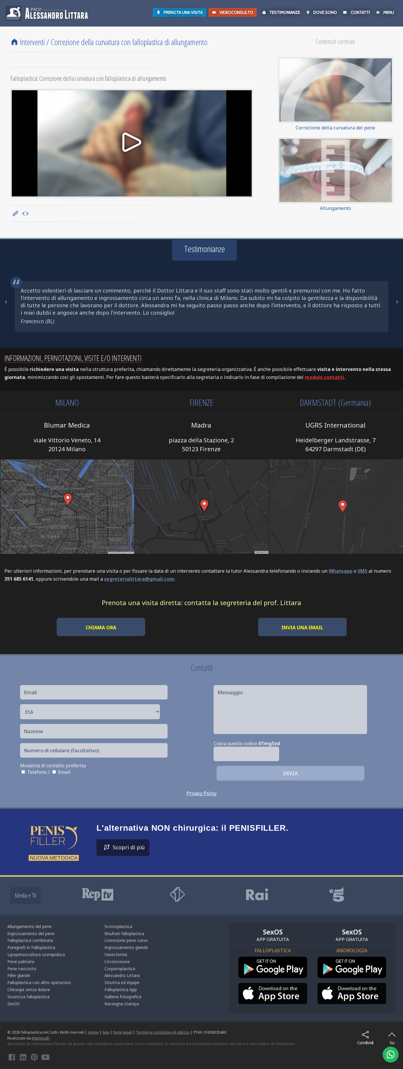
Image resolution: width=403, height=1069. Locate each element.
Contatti (360, 12)
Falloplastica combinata (30, 947)
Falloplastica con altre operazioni (39, 990)
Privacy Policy (201, 800)
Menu (388, 12)
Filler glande (18, 983)
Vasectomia (115, 962)
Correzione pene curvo (126, 947)
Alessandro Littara (122, 983)
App (105, 1039)
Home (93, 1039)
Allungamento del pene (29, 934)
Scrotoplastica (118, 934)
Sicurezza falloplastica (28, 1004)
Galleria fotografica (122, 1004)
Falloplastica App (120, 997)
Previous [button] (6, 306)
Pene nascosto (21, 976)
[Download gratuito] (272, 975)
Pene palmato (21, 969)
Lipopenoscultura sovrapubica (36, 962)
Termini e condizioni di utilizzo (163, 1039)
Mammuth (41, 1045)
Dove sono (325, 12)
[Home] (14, 41)
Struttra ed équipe (122, 990)
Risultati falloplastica (124, 941)
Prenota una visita (183, 12)
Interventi (32, 41)
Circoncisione (117, 969)
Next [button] (397, 306)
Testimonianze (284, 12)
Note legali (122, 1039)
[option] (229, 847)
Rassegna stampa (121, 1011)
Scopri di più (129, 854)
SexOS (13, 1011)
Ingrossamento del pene (31, 941)
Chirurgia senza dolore (28, 997)
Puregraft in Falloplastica (31, 955)
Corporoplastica (119, 976)
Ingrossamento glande (126, 955)
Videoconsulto (236, 12)
